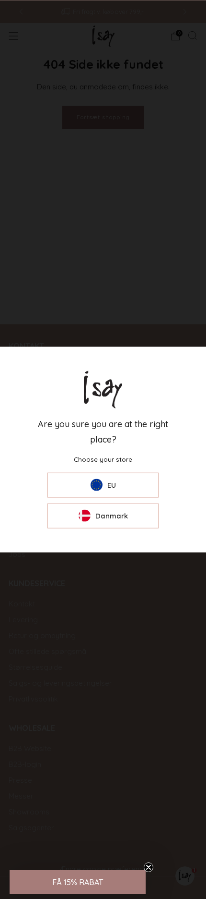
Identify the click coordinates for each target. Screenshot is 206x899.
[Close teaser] (148, 867)
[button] (78, 882)
